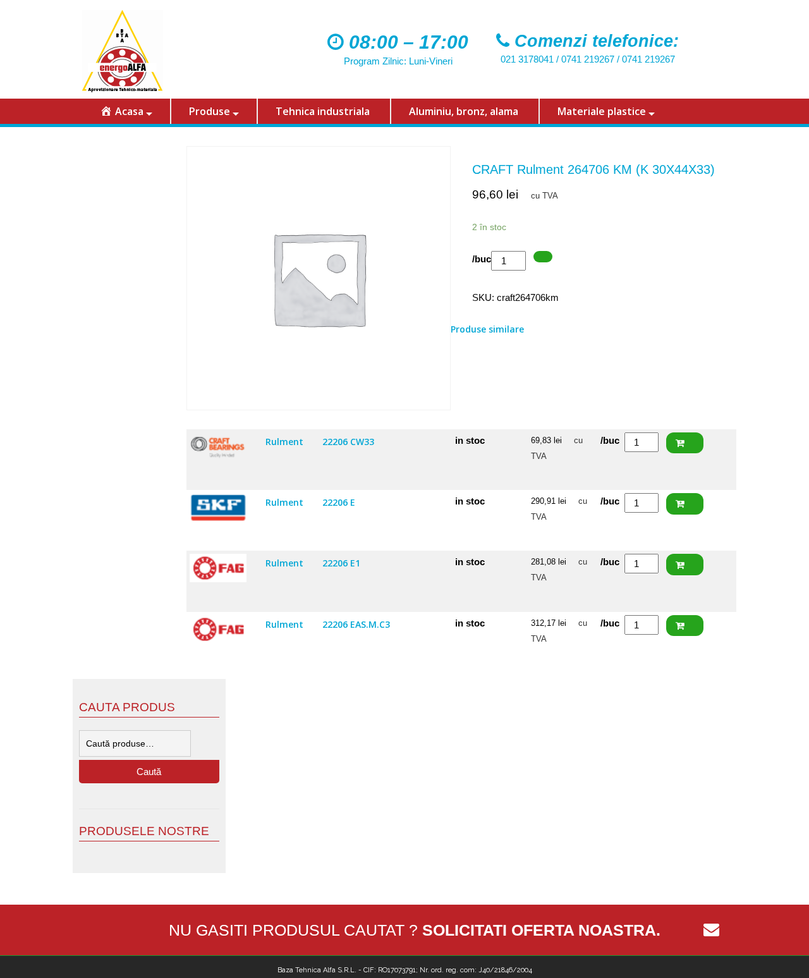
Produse (209, 111)
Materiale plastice (601, 111)
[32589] (542, 257)
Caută (149, 771)
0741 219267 (587, 59)
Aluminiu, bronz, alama (463, 111)
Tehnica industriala (323, 111)
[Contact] (711, 930)
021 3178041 (527, 59)
